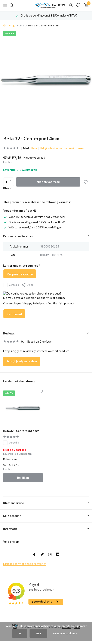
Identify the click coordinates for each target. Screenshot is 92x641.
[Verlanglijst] (78, 5)
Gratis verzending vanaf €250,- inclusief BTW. (37, 222)
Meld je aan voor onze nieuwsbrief (24, 563)
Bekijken (23, 477)
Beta (34, 148)
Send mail (14, 314)
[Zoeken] (11, 5)
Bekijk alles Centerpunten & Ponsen (62, 148)
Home (20, 25)
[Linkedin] (57, 554)
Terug (11, 25)
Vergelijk (14, 284)
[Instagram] (50, 554)
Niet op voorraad (48, 182)
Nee (38, 633)
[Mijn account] (70, 5)
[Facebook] (34, 554)
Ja (20, 633)
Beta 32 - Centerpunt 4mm (21, 431)
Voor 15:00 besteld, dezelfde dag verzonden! (37, 217)
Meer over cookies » (65, 633)
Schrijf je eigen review (21, 361)
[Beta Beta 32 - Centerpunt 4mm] (23, 408)
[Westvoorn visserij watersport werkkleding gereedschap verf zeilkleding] (46, 5)
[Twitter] (42, 554)
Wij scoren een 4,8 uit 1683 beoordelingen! (36, 227)
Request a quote (20, 274)
